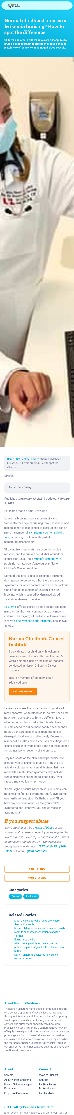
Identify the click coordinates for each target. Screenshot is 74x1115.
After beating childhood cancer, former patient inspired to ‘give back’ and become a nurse (39, 947)
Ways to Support (48, 1075)
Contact (43, 1079)
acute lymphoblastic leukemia (32, 621)
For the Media (47, 1093)
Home (10, 459)
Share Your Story (37, 878)
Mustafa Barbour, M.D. (47, 559)
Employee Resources (16, 1093)
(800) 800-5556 (37, 851)
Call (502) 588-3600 (23, 691)
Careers (8, 1075)
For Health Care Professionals (48, 1086)
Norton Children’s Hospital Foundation (18, 1086)
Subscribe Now (37, 869)
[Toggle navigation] (65, 5)
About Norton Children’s (17, 1079)
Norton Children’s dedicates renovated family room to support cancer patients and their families (39, 932)
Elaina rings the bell (25, 939)
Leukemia (10, 607)
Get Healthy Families (27, 459)
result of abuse (44, 827)
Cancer (15, 896)
